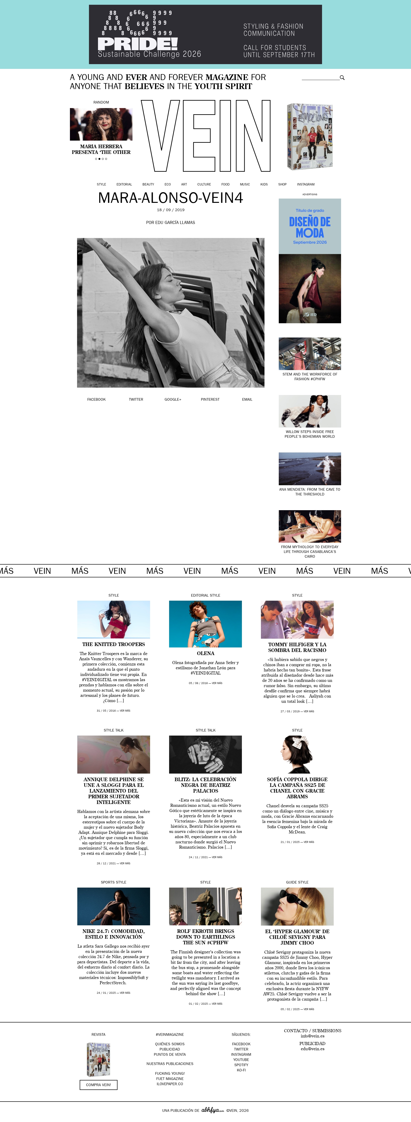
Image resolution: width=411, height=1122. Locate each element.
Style (101, 184)
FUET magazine (170, 1079)
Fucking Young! (170, 1074)
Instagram (305, 184)
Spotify (241, 1065)
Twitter (241, 1050)
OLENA (205, 653)
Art (184, 184)
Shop (282, 184)
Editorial (124, 184)
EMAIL (247, 400)
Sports (108, 883)
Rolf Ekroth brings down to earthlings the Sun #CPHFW (205, 937)
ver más (125, 711)
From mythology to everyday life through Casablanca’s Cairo (309, 552)
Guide (291, 883)
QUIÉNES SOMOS (170, 1044)
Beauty (148, 184)
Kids (264, 184)
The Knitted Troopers (114, 644)
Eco (168, 184)
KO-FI (241, 1071)
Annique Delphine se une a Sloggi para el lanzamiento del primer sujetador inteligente (114, 791)
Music (245, 184)
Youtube (241, 1060)
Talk (119, 731)
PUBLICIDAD (170, 1050)
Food (225, 184)
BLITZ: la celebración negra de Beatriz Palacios (205, 786)
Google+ (8, 1119)
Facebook (241, 1044)
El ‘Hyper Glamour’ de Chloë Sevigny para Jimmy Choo (297, 938)
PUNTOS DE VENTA (170, 1055)
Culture (204, 184)
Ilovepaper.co (170, 1084)
